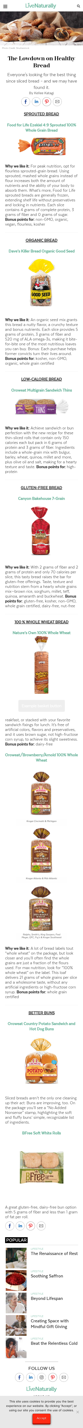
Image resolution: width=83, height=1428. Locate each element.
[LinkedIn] (30, 1377)
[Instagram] (41, 1377)
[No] (77, 1412)
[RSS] (63, 1377)
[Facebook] (19, 1377)
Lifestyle (37, 1248)
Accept (41, 1418)
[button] (5, 5)
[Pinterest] (52, 1377)
